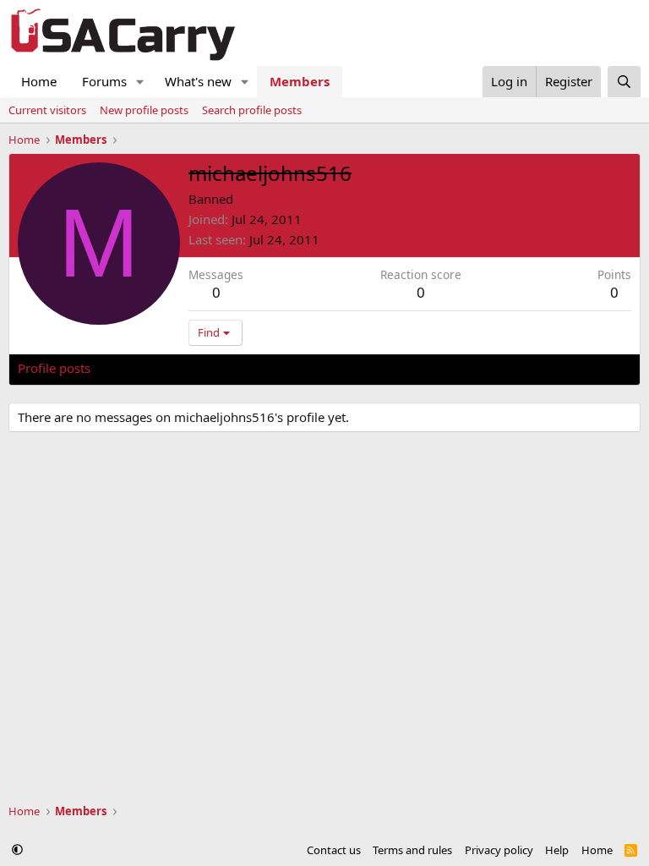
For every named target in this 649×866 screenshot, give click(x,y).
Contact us (334, 850)
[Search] (624, 81)
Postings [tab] (229, 367)
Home (39, 81)
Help (557, 850)
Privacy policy (499, 850)
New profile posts (144, 110)
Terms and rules (412, 850)
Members (300, 81)
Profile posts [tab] (54, 367)
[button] (140, 81)
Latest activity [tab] (147, 367)
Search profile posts (252, 110)
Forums (104, 81)
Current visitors (47, 110)
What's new (198, 81)
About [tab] (288, 367)
